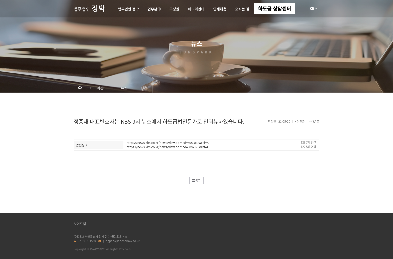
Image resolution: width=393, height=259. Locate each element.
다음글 (315, 121)
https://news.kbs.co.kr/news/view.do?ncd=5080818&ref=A (167, 142)
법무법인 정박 (128, 8)
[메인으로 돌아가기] (80, 87)
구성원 (174, 8)
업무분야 (154, 8)
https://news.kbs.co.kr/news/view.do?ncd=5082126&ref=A (167, 147)
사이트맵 (80, 223)
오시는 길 (242, 8)
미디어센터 (196, 8)
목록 (198, 180)
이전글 (301, 121)
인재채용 (219, 8)
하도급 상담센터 (274, 8)
